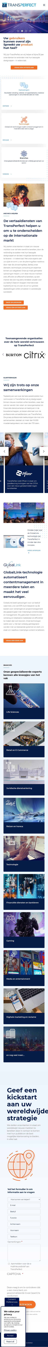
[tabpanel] (24, 21)
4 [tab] (30, 31)
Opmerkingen (14, 1242)
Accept (10, 1335)
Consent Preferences (11, 1300)
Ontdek (6, 106)
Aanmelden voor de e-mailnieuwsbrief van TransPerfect (21, 1266)
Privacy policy (10, 1330)
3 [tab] (26, 31)
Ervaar (6, 140)
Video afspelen (33, 550)
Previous (3, 354)
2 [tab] (22, 31)
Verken (6, 174)
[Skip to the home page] (21, 5)
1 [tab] (18, 31)
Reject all (10, 1342)
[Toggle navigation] (44, 5)
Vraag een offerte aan (24, 67)
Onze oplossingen (13, 302)
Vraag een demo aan (14, 640)
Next (44, 354)
